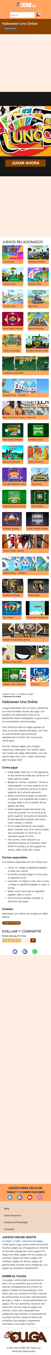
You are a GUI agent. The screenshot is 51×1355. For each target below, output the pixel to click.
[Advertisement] (25, 63)
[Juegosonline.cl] (26, 4)
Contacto (9, 1229)
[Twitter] (14, 951)
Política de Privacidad (16, 1222)
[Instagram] (39, 1197)
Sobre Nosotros (12, 1215)
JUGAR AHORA (25, 163)
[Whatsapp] (34, 951)
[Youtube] (29, 1197)
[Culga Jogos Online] (25, 1336)
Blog (6, 1208)
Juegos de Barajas (11, 923)
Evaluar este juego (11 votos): (14, 936)
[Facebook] (24, 951)
